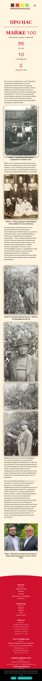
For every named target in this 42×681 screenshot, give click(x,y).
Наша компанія (21, 589)
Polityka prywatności (24, 678)
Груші (21, 613)
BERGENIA (21, 599)
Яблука (21, 610)
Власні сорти (21, 615)
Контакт (21, 591)
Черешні (21, 608)
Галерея (21, 594)
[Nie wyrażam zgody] (40, 675)
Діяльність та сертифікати (21, 596)
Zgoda (13, 678)
